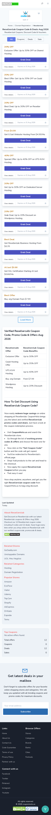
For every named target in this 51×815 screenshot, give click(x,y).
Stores (28, 733)
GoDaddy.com (10, 550)
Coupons (20, 39)
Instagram (6, 788)
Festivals (29, 757)
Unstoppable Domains (14, 554)
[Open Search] (42, 4)
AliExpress (9, 606)
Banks (28, 747)
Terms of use (7, 752)
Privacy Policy (7, 757)
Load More (25, 319)
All (11, 39)
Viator (7, 590)
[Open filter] (45, 809)
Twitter (5, 778)
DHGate (8, 611)
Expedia (8, 615)
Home (10, 26)
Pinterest (6, 783)
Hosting (7, 568)
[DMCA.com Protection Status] (25, 534)
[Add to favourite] (39, 13)
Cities (28, 752)
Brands (28, 743)
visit (25, 20)
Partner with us (8, 762)
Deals (30, 39)
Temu (6, 619)
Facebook (6, 774)
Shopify (7, 602)
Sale (40, 39)
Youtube (5, 793)
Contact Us (6, 743)
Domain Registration (23, 26)
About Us (6, 738)
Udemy (7, 594)
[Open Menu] (48, 4)
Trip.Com (8, 598)
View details (8, 67)
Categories (30, 738)
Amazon (8, 581)
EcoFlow (8, 585)
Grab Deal (25, 59)
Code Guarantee (9, 747)
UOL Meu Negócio (12, 558)
